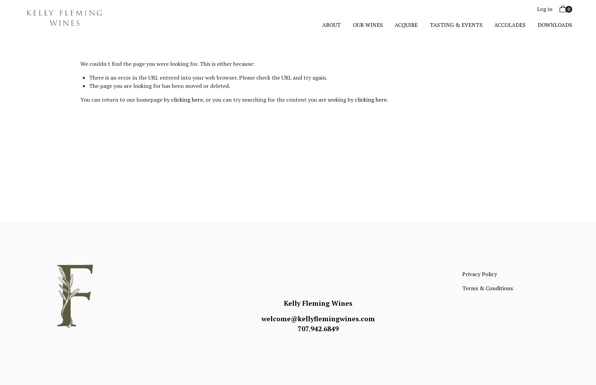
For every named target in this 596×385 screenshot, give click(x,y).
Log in (545, 9)
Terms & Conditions (487, 288)
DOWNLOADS (555, 25)
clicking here (187, 99)
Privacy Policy (479, 274)
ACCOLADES (510, 25)
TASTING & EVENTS (456, 25)
